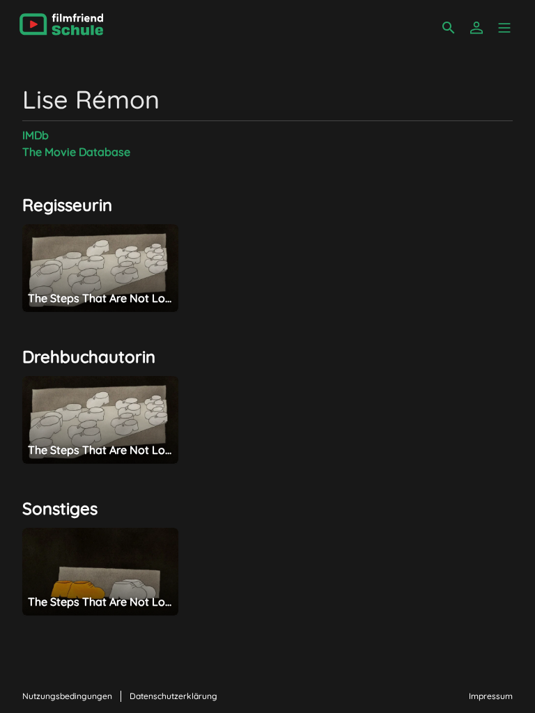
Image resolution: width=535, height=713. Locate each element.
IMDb (35, 135)
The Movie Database (76, 152)
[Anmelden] (476, 28)
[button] (504, 28)
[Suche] (449, 28)
